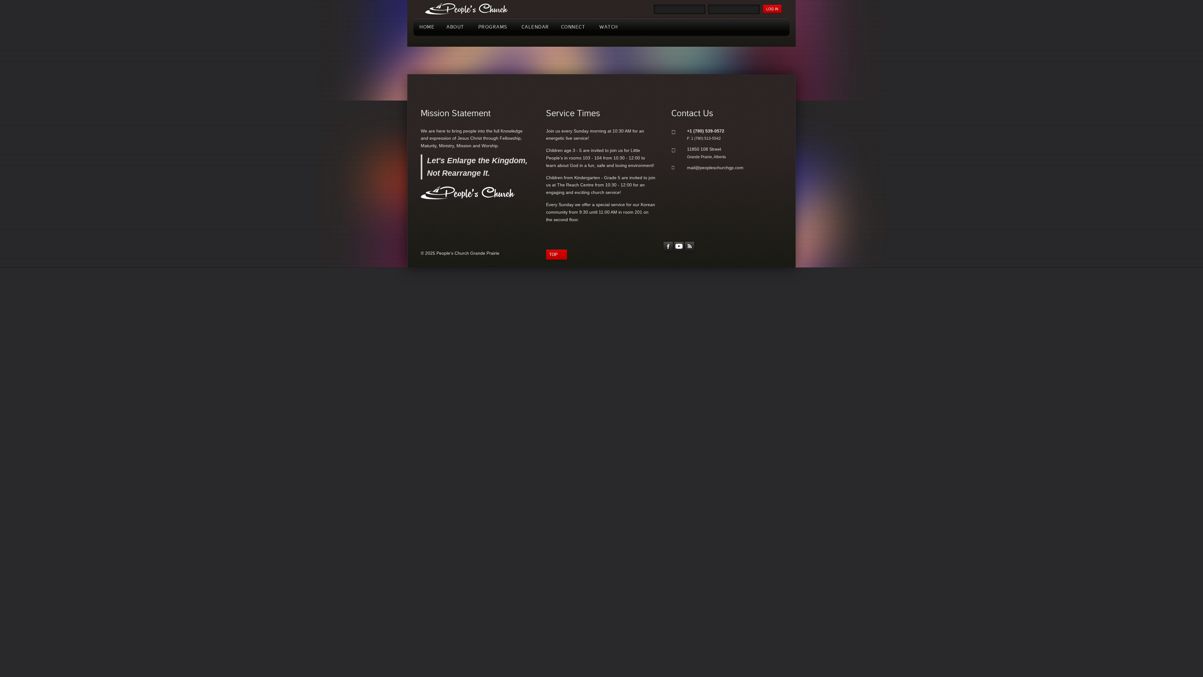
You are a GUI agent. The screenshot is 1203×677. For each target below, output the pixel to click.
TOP (553, 254)
